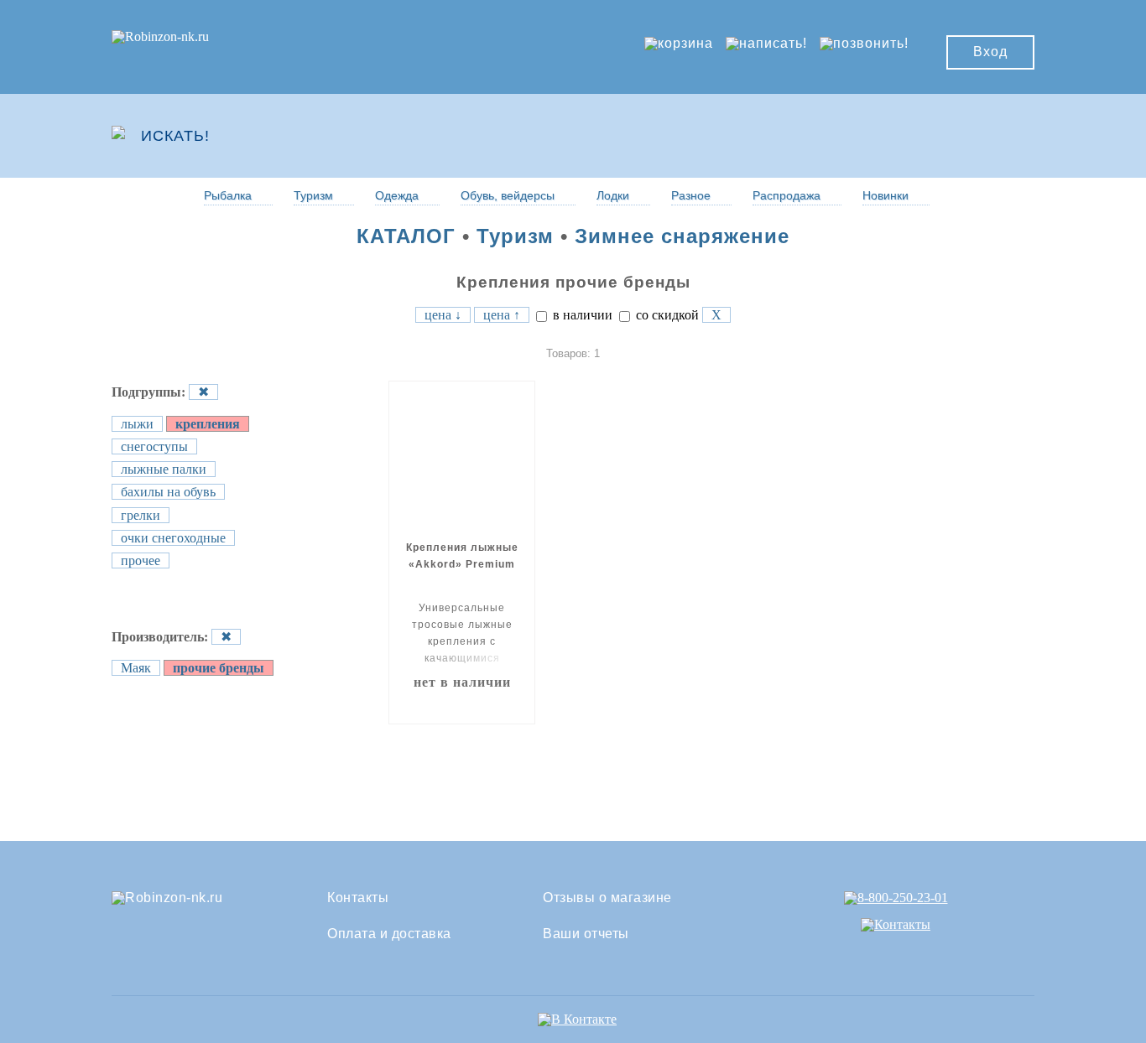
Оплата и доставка (389, 934)
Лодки (612, 195)
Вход (990, 51)
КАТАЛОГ (406, 236)
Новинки (885, 195)
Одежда (397, 195)
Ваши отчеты (586, 934)
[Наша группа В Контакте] (577, 1019)
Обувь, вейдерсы (508, 195)
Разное (691, 195)
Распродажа (786, 195)
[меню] (984, 136)
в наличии (581, 315)
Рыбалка (228, 195)
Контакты (357, 898)
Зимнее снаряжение (682, 236)
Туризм (313, 195)
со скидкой (666, 315)
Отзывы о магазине (607, 898)
